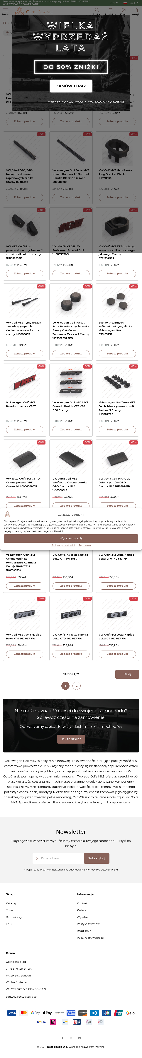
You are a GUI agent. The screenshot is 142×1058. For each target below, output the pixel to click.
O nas (9, 910)
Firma (10, 953)
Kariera (81, 910)
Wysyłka (82, 917)
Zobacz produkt (24, 121)
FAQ (9, 924)
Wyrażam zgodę (71, 538)
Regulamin (85, 545)
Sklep (10, 894)
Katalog (11, 903)
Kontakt (82, 903)
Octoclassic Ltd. (58, 1047)
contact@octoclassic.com (22, 997)
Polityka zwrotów (88, 924)
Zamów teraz (71, 86)
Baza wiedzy (14, 917)
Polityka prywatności (63, 545)
